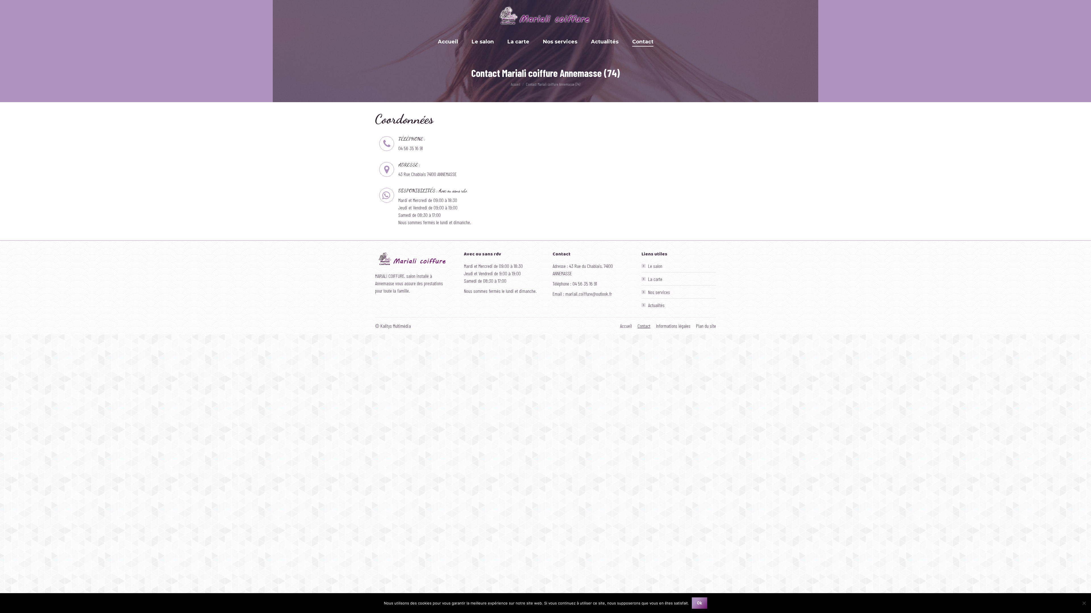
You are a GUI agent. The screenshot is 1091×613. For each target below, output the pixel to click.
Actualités (656, 305)
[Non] (1084, 603)
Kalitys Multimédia (395, 326)
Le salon (655, 266)
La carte (655, 279)
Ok (699, 603)
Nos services (659, 292)
